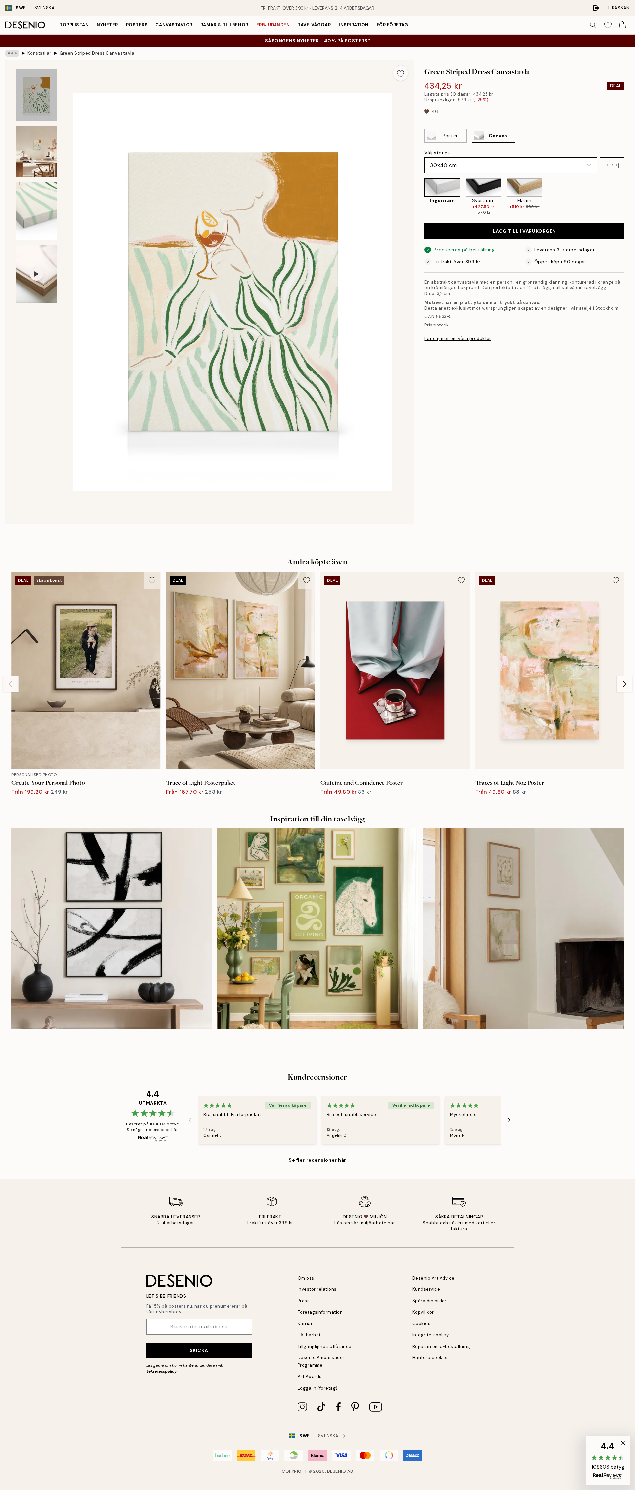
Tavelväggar (314, 25)
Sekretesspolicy (161, 1371)
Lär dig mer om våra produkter (457, 338)
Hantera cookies (430, 1357)
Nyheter (107, 25)
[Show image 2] (36, 151)
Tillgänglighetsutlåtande (325, 1346)
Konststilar (39, 53)
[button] (612, 165)
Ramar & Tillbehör (224, 25)
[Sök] (593, 25)
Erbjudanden (273, 25)
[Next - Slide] (629, 197)
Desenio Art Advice (433, 1278)
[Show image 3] (36, 211)
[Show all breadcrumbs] (12, 53)
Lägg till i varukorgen (524, 231)
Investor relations (317, 1289)
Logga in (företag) (318, 1388)
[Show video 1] (36, 274)
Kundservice (426, 1289)
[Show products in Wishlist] (608, 25)
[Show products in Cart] (622, 25)
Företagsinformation (320, 1312)
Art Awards (310, 1376)
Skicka (199, 1350)
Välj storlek (437, 153)
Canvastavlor (173, 25)
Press (304, 1301)
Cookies (421, 1323)
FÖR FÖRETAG (392, 25)
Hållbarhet (309, 1335)
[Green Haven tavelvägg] (317, 928)
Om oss (306, 1278)
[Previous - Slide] (419, 197)
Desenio (336, 1471)
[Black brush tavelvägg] (111, 928)
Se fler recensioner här (317, 1160)
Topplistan (74, 25)
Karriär (305, 1323)
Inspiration (354, 25)
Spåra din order (429, 1301)
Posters (137, 25)
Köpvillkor (423, 1312)
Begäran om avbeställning (441, 1346)
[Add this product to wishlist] (400, 73)
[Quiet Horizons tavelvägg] (523, 928)
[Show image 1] (36, 95)
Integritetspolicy (430, 1335)
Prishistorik (436, 325)
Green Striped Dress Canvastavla (97, 53)
